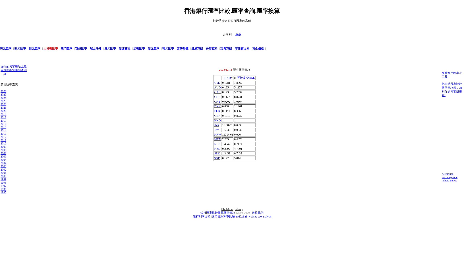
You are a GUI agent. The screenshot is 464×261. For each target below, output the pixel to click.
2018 (3, 117)
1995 (3, 192)
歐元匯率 (20, 48)
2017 (3, 120)
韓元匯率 (168, 48)
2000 (3, 176)
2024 (3, 97)
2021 (3, 107)
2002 (3, 169)
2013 (3, 133)
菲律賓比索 (242, 48)
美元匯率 (6, 48)
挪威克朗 (197, 48)
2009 (3, 146)
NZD (217, 148)
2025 (3, 94)
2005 (3, 159)
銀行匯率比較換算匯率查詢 (217, 212)
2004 (3, 163)
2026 (3, 91)
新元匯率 (154, 48)
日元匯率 (35, 48)
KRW (217, 134)
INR (216, 125)
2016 (3, 123)
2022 (3, 104)
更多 (238, 34)
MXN (217, 139)
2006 (3, 156)
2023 (3, 101)
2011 (3, 140)
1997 (3, 185)
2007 (3, 153)
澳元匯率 (110, 48)
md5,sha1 (241, 216)
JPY (216, 129)
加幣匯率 (139, 48)
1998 (3, 182)
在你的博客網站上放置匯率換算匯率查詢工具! (14, 70)
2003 (3, 166)
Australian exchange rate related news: (449, 177)
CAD (217, 92)
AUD (217, 87)
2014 (3, 130)
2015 (3, 127)
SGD (217, 158)
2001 (3, 172)
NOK (217, 144)
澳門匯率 (66, 48)
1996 (3, 189)
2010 (3, 143)
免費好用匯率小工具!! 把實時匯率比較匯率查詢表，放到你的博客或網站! (452, 84)
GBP (217, 115)
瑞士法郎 (96, 48)
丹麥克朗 (212, 48)
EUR (217, 111)
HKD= (228, 77)
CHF (217, 96)
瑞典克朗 (226, 48)
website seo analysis (260, 216)
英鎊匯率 (81, 48)
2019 (3, 114)
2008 (3, 150)
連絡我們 (258, 212)
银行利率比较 (201, 216)
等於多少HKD (246, 77)
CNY (217, 101)
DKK (217, 106)
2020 (3, 110)
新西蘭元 (124, 48)
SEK (217, 153)
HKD (217, 120)
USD (217, 82)
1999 (3, 179)
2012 (3, 136)
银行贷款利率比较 (223, 216)
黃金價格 (258, 48)
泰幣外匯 (182, 48)
